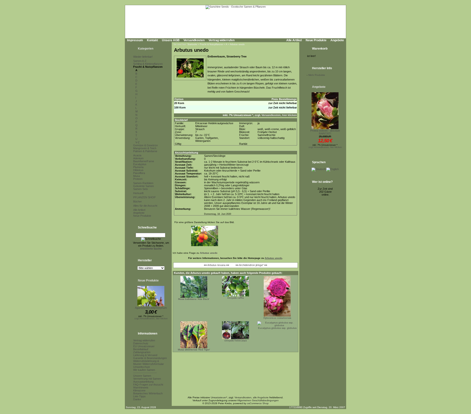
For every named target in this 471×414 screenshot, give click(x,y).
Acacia (137, 155)
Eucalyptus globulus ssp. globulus (277, 328)
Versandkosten (194, 40)
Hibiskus (138, 170)
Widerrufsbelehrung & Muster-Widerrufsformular (148, 362)
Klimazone (139, 390)
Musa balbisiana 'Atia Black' (193, 299)
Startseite (192, 44)
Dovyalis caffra (235, 297)
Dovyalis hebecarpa (235, 340)
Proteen (138, 178)
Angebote (337, 40)
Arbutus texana (216, 265)
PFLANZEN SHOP (144, 197)
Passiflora (139, 173)
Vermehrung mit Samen (147, 378)
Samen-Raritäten (143, 183)
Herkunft (138, 193)
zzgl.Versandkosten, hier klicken (151, 318)
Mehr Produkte (316, 75)
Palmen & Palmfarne (145, 151)
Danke (137, 399)
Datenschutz (140, 343)
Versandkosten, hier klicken (279, 115)
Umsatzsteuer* (219, 397)
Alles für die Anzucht (145, 205)
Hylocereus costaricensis (277, 318)
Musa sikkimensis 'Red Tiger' (194, 349)
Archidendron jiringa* (251, 265)
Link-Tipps (139, 396)
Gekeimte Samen (143, 186)
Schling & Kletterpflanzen (148, 63)
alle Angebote (261, 397)
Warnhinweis (140, 387)
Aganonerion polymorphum (151, 307)
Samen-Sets (140, 188)
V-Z (137, 142)
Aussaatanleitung (143, 381)
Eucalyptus (139, 164)
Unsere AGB (171, 40)
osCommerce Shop (258, 403)
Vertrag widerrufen (222, 40)
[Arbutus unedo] (190, 77)
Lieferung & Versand (145, 355)
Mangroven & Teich (144, 148)
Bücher (137, 201)
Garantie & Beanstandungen (150, 358)
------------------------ (145, 372)
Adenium (138, 158)
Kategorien (145, 48)
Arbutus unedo (237, 44)
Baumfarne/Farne (143, 161)
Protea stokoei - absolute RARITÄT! (325, 132)
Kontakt (152, 40)
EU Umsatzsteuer (144, 346)
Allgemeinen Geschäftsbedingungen (258, 400)
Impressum (135, 40)
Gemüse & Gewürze (145, 145)
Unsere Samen (142, 375)
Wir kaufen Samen (144, 369)
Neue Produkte (316, 40)
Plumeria (138, 167)
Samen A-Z (139, 60)
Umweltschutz (141, 366)
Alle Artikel (294, 40)
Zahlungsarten (141, 352)
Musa (136, 175)
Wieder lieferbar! (143, 56)
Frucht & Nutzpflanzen (148, 66)
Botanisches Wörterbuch (148, 393)
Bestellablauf (140, 349)
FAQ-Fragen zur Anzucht (148, 384)
